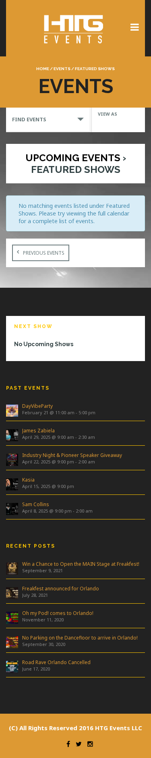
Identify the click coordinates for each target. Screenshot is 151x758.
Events (62, 68)
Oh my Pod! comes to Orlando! (57, 613)
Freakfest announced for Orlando (60, 588)
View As (107, 114)
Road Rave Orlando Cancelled (56, 662)
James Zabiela (38, 430)
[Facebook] (66, 743)
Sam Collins (35, 504)
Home (42, 68)
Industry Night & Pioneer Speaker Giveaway (72, 455)
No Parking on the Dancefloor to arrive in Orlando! (80, 637)
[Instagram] (88, 743)
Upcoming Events (72, 158)
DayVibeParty (37, 406)
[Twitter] (77, 743)
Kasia (28, 479)
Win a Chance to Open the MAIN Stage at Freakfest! (80, 564)
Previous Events (43, 252)
